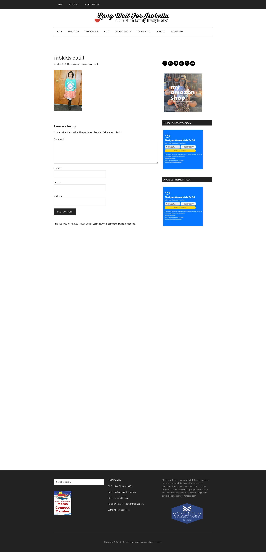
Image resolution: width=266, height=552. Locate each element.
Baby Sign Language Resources (122, 492)
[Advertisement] (133, 42)
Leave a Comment (90, 64)
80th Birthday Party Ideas (119, 510)
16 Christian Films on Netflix (120, 486)
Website (58, 196)
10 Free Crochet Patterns (119, 498)
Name (58, 168)
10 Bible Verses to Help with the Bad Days (126, 504)
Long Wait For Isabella (133, 18)
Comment (59, 139)
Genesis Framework (131, 542)
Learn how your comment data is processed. (114, 223)
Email (57, 182)
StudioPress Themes (153, 542)
